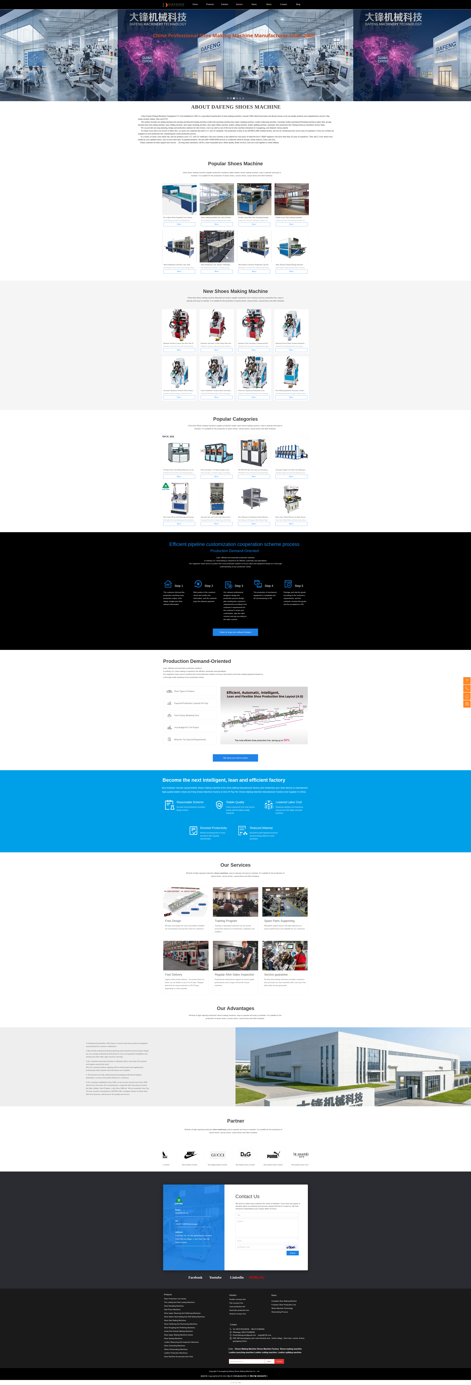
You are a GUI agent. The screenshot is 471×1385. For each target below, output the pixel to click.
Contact (283, 4)
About (268, 4)
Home (195, 4)
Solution (224, 4)
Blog (298, 4)
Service (239, 4)
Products (210, 4)
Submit (292, 1253)
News (254, 4)
